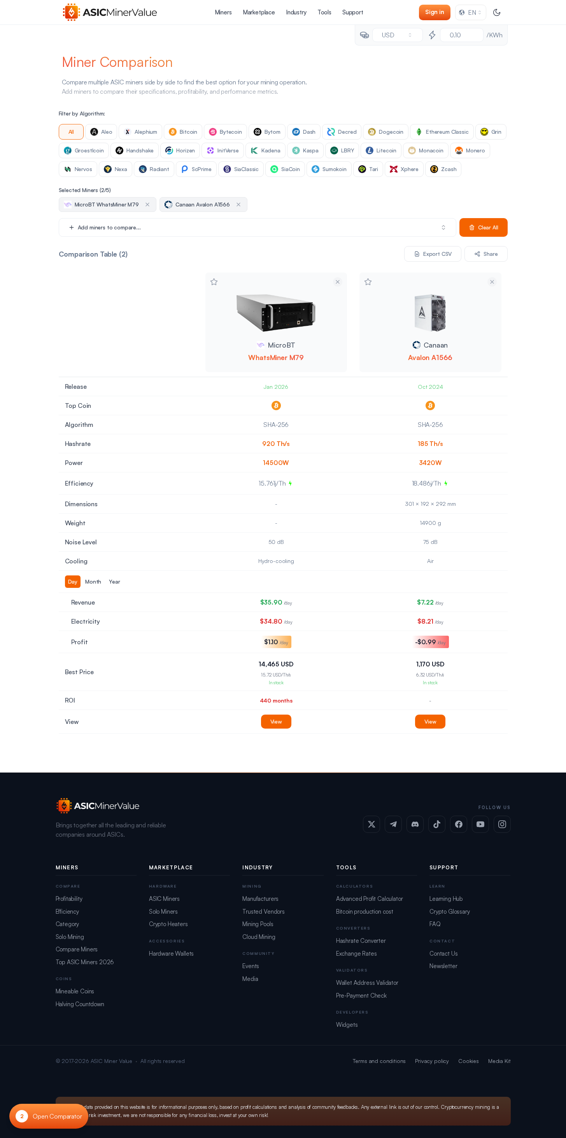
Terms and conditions (379, 1061)
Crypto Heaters (168, 924)
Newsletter (443, 966)
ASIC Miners (164, 898)
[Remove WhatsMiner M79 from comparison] (337, 282)
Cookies (468, 1061)
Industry (296, 12)
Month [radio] (93, 581)
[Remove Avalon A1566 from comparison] (492, 282)
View (276, 721)
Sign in (434, 12)
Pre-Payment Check (361, 995)
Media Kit (499, 1061)
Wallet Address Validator (367, 982)
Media (250, 978)
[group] (129, 581)
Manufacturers (260, 898)
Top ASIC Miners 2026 (85, 962)
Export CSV (437, 253)
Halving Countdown (80, 1004)
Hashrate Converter (361, 940)
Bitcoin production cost (364, 911)
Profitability (69, 898)
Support (352, 12)
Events (250, 966)
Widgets (347, 1024)
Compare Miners (77, 949)
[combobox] (470, 12)
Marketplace (259, 12)
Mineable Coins (75, 991)
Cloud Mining (258, 936)
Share (491, 253)
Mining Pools (257, 924)
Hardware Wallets (171, 953)
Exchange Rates (356, 953)
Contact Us (443, 953)
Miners (223, 12)
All (71, 131)
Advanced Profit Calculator (369, 898)
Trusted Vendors (263, 911)
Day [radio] (73, 581)
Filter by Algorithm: (82, 113)
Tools (324, 12)
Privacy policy (432, 1061)
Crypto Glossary (449, 911)
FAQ (435, 924)
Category (67, 924)
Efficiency (67, 911)
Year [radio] (114, 581)
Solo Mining (70, 936)
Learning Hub (446, 898)
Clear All (488, 227)
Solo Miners (163, 911)
